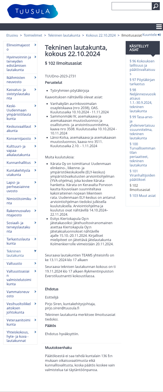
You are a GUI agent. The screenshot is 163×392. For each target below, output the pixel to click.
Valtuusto (14, 263)
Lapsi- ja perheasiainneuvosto (18, 186)
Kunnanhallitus (19, 162)
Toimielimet (33, 35)
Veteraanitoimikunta (18, 322)
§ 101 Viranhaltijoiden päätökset (142, 175)
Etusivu (12, 35)
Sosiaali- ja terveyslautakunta (18, 227)
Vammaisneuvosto (18, 293)
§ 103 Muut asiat (143, 195)
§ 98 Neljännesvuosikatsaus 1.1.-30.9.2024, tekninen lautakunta (143, 100)
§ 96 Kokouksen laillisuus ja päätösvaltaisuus (142, 67)
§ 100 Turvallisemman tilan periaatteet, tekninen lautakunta (142, 154)
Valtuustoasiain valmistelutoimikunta (19, 277)
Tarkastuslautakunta (18, 241)
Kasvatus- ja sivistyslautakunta (18, 93)
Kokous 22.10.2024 (101, 35)
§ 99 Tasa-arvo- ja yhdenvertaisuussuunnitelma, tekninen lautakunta (142, 127)
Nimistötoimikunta (19, 200)
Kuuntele (150, 34)
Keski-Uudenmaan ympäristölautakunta (19, 112)
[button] (156, 6)
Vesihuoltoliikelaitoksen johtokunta (19, 308)
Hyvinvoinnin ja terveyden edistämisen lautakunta (19, 63)
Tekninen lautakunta (64, 35)
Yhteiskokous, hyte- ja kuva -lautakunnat (18, 336)
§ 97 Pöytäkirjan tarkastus (142, 82)
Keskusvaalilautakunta (19, 128)
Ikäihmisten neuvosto (16, 79)
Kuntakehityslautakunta (18, 172)
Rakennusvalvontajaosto (19, 212)
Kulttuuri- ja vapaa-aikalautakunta (18, 150)
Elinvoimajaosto (18, 47)
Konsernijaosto (19, 138)
